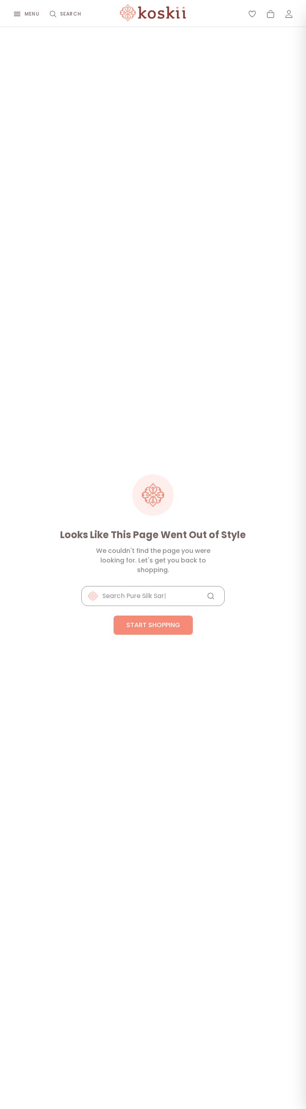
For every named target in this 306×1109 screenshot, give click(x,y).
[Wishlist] (252, 14)
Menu (32, 13)
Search (70, 13)
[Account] (288, 14)
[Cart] (270, 14)
